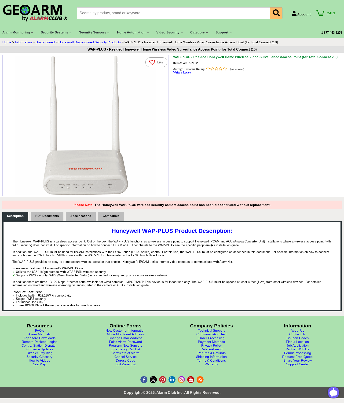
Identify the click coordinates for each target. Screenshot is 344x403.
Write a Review (182, 72)
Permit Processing (297, 353)
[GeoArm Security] (37, 13)
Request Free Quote (297, 357)
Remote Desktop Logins (39, 342)
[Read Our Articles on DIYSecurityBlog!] (200, 379)
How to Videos (39, 360)
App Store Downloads (39, 338)
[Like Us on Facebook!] (143, 379)
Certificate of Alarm (125, 353)
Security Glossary (39, 357)
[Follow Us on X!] (153, 379)
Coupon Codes (297, 338)
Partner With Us (297, 349)
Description (15, 216)
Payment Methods (211, 342)
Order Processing (211, 338)
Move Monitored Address (125, 334)
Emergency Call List (125, 349)
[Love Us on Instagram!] (181, 379)
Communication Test (211, 334)
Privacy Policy (211, 345)
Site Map (39, 364)
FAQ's (39, 330)
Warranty (211, 364)
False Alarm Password (125, 342)
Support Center (297, 364)
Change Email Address (125, 338)
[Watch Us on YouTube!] (190, 379)
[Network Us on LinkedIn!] (172, 379)
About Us (297, 330)
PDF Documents (47, 216)
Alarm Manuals (39, 334)
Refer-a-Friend (212, 349)
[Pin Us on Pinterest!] (162, 379)
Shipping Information (211, 357)
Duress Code (125, 360)
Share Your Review (297, 360)
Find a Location (297, 342)
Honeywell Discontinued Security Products (90, 42)
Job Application (297, 345)
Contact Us (297, 334)
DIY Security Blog (39, 353)
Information (23, 42)
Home (6, 42)
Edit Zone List (125, 364)
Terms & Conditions (211, 360)
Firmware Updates (39, 349)
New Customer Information (125, 330)
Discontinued (45, 42)
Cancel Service (125, 357)
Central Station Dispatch (39, 345)
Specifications (80, 216)
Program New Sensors (125, 345)
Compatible (111, 216)
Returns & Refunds (212, 353)
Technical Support (211, 330)
